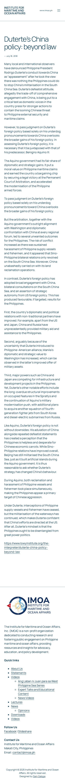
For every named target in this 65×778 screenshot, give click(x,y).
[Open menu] (59, 10)
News (14, 706)
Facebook (10, 731)
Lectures (16, 702)
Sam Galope (39, 776)
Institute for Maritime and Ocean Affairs (14, 10)
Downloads (18, 715)
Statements (18, 673)
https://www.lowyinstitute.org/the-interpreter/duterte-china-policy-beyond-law (26, 547)
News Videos (26, 698)
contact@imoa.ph (23, 752)
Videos (15, 677)
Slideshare (25, 731)
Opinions (23, 710)
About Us (17, 669)
